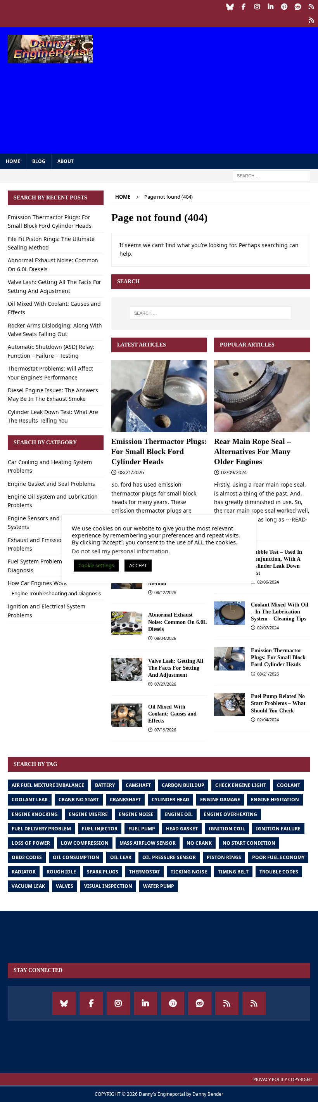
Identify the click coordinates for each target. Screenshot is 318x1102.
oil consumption (76, 857)
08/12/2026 (165, 592)
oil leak (120, 857)
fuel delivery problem (41, 828)
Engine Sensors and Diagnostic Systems (48, 522)
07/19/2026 (165, 730)
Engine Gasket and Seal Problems (51, 483)
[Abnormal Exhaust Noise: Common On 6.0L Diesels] (126, 623)
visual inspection (108, 886)
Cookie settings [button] (96, 565)
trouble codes (278, 871)
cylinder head (170, 799)
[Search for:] (271, 175)
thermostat (144, 871)
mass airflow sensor (147, 843)
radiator (24, 871)
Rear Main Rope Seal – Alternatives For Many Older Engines (252, 451)
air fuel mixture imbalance (48, 785)
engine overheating (230, 814)
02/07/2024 (268, 628)
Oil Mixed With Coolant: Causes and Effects (172, 714)
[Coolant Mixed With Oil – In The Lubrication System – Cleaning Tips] (229, 613)
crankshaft (125, 799)
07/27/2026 (165, 684)
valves (64, 886)
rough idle (61, 871)
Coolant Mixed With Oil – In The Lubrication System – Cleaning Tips (279, 612)
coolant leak (30, 799)
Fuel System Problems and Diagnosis (42, 566)
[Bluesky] (230, 7)
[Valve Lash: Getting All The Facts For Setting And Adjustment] (126, 669)
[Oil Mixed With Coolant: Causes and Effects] (126, 715)
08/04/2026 (165, 638)
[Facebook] (243, 7)
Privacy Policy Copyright (282, 1079)
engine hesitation (275, 799)
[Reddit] (297, 7)
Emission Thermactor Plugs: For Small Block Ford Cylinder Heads (159, 451)
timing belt (233, 871)
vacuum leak (28, 886)
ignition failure (278, 828)
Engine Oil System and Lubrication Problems (53, 501)
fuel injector (100, 828)
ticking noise (189, 871)
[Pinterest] (284, 7)
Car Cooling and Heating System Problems (50, 466)
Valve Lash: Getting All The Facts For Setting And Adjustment (175, 668)
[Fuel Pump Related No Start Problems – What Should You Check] (229, 704)
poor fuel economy (278, 857)
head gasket (182, 828)
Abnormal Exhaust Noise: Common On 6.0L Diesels (177, 622)
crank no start (79, 799)
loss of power (31, 843)
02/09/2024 (234, 472)
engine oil (178, 814)
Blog (38, 161)
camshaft (138, 785)
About (65, 161)
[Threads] (311, 7)
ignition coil (227, 828)
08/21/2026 (131, 472)
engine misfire (88, 814)
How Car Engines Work (37, 583)
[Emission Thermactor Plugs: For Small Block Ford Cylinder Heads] (159, 396)
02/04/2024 (268, 720)
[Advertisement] (217, 89)
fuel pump (141, 828)
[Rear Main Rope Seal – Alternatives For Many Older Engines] (262, 396)
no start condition (249, 843)
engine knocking (35, 814)
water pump (158, 886)
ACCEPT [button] (138, 565)
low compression (85, 843)
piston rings (224, 857)
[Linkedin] (270, 7)
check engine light (240, 785)
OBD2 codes (27, 857)
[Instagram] (257, 7)
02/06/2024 (268, 582)
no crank (199, 843)
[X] (311, 20)
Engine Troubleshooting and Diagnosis (56, 593)
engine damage (220, 799)
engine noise (136, 814)
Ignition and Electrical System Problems (46, 611)
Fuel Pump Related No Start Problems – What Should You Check (278, 703)
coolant (288, 785)
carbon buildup (183, 785)
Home (13, 161)
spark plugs (102, 871)
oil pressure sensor (169, 857)
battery (105, 785)
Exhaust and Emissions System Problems (48, 544)
